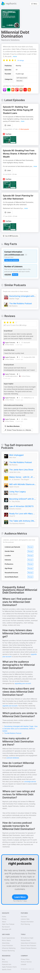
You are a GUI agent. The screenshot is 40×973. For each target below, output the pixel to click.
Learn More (20, 897)
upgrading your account (23, 683)
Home (4, 916)
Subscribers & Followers (28, 943)
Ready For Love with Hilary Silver (22, 513)
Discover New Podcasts (28, 945)
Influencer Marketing (8, 948)
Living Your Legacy (17, 492)
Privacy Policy (25, 959)
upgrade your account (9, 706)
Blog (3, 959)
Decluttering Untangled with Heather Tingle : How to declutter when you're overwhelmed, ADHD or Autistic (22, 296)
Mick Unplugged (16, 455)
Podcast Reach (25, 940)
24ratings (20, 60)
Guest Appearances (8, 938)
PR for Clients (6, 940)
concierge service (30, 781)
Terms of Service (26, 962)
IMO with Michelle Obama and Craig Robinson (22, 484)
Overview (24, 916)
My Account (6, 927)
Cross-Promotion (7, 945)
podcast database (13, 758)
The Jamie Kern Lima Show (21, 470)
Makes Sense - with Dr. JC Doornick (22, 477)
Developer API (6, 929)
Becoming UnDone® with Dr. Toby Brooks (22, 499)
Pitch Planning (25, 924)
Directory (5, 962)
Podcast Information (27, 921)
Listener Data (25, 919)
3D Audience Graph (27, 938)
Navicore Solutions (10, 40)
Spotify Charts (6, 969)
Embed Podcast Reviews (29, 948)
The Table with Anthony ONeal (22, 521)
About (4, 921)
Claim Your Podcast (8, 924)
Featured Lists (6, 964)
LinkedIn (23, 964)
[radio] (4, 60)
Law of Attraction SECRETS (21, 506)
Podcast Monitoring (8, 950)
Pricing (4, 919)
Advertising (5, 943)
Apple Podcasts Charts (9, 967)
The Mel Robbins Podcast (20, 303)
